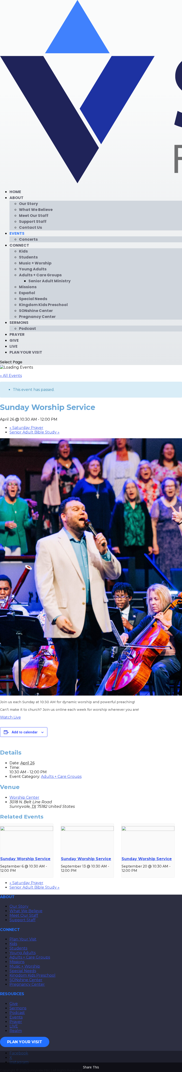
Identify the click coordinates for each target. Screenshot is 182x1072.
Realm (15, 1030)
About (16, 197)
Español (27, 293)
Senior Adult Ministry (49, 281)
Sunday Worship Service (25, 859)
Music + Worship (35, 263)
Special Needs (33, 299)
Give (14, 340)
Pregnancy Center (37, 316)
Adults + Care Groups (40, 275)
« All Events (11, 375)
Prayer (17, 334)
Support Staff (32, 221)
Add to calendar (24, 732)
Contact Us (30, 227)
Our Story (28, 203)
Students (28, 257)
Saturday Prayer (26, 427)
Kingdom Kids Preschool (43, 304)
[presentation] (26, 830)
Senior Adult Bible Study (34, 432)
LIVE (13, 346)
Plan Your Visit (25, 352)
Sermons (18, 322)
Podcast (27, 328)
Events (16, 233)
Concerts (28, 239)
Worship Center (24, 797)
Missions (27, 287)
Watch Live (10, 717)
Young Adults (32, 269)
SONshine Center (36, 310)
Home (15, 192)
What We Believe (36, 209)
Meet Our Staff (33, 215)
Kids (23, 251)
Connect (19, 245)
